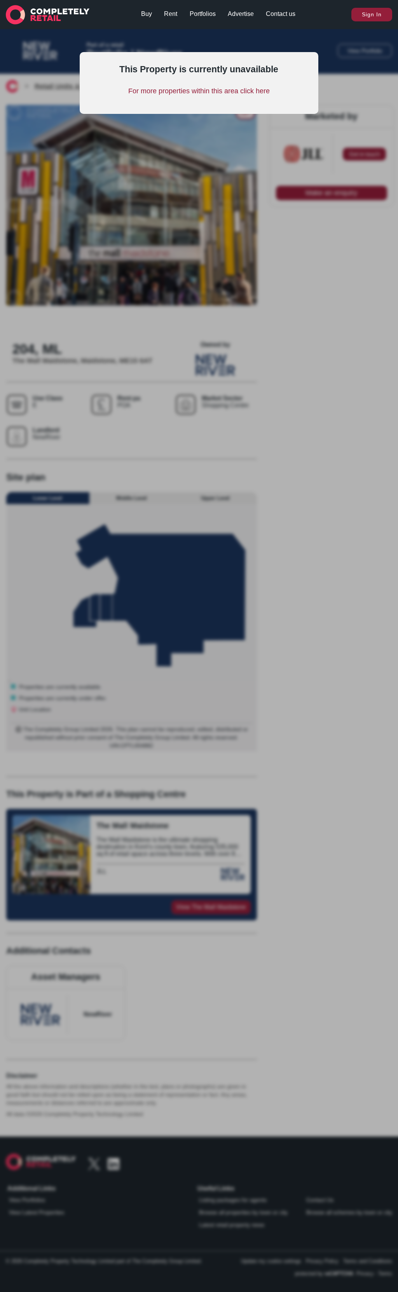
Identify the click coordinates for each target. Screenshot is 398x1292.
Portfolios (203, 13)
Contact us (280, 13)
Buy (146, 13)
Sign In (372, 14)
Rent (170, 13)
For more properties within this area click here (199, 91)
